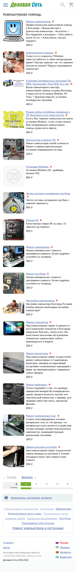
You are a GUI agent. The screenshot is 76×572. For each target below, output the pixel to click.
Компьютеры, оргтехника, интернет (31, 497)
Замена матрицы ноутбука (41, 447)
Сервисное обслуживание (42, 518)
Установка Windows (37, 166)
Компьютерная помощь (40, 52)
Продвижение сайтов (56, 513)
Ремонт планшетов (37, 322)
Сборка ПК (32, 220)
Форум (6, 547)
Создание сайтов (15, 518)
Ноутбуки (65, 518)
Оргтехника (47, 508)
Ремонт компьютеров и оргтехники (37, 528)
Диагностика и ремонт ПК (41, 139)
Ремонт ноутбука (36, 273)
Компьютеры (63, 508)
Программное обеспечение (38, 523)
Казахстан (66, 557)
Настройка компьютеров (40, 300)
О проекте (8, 543)
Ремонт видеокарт (37, 384)
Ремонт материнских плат (41, 415)
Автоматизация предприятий (21, 509)
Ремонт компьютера (38, 247)
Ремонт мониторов (37, 353)
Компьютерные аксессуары (25, 513)
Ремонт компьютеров (38, 21)
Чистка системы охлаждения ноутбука (48, 193)
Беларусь (65, 552)
